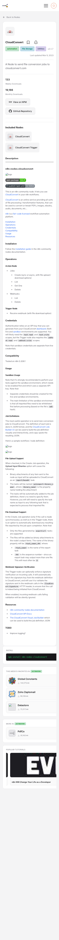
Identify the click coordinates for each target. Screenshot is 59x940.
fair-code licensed (21, 213)
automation (12, 49)
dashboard (41, 328)
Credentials (10, 227)
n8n (7, 213)
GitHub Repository (22, 111)
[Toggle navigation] (46, 6)
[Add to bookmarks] (28, 42)
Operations (10, 225)
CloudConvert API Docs (21, 614)
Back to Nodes (13, 17)
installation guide (23, 249)
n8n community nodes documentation (27, 610)
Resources (10, 236)
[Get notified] (36, 42)
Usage (8, 233)
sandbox (17, 331)
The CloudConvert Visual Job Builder (27, 617)
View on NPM (20, 102)
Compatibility (11, 230)
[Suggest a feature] (54, 5)
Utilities (41, 49)
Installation (10, 222)
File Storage (27, 49)
